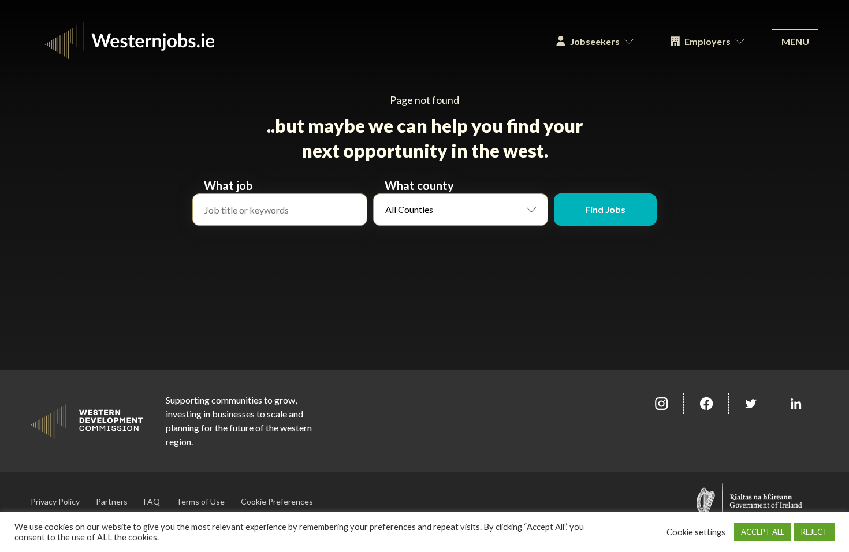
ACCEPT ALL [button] (762, 531)
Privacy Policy (55, 501)
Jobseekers (595, 41)
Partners (112, 501)
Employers (707, 41)
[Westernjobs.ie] (284, 40)
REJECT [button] (814, 531)
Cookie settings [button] (695, 532)
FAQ (152, 501)
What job (228, 185)
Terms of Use (200, 501)
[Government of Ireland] (749, 501)
